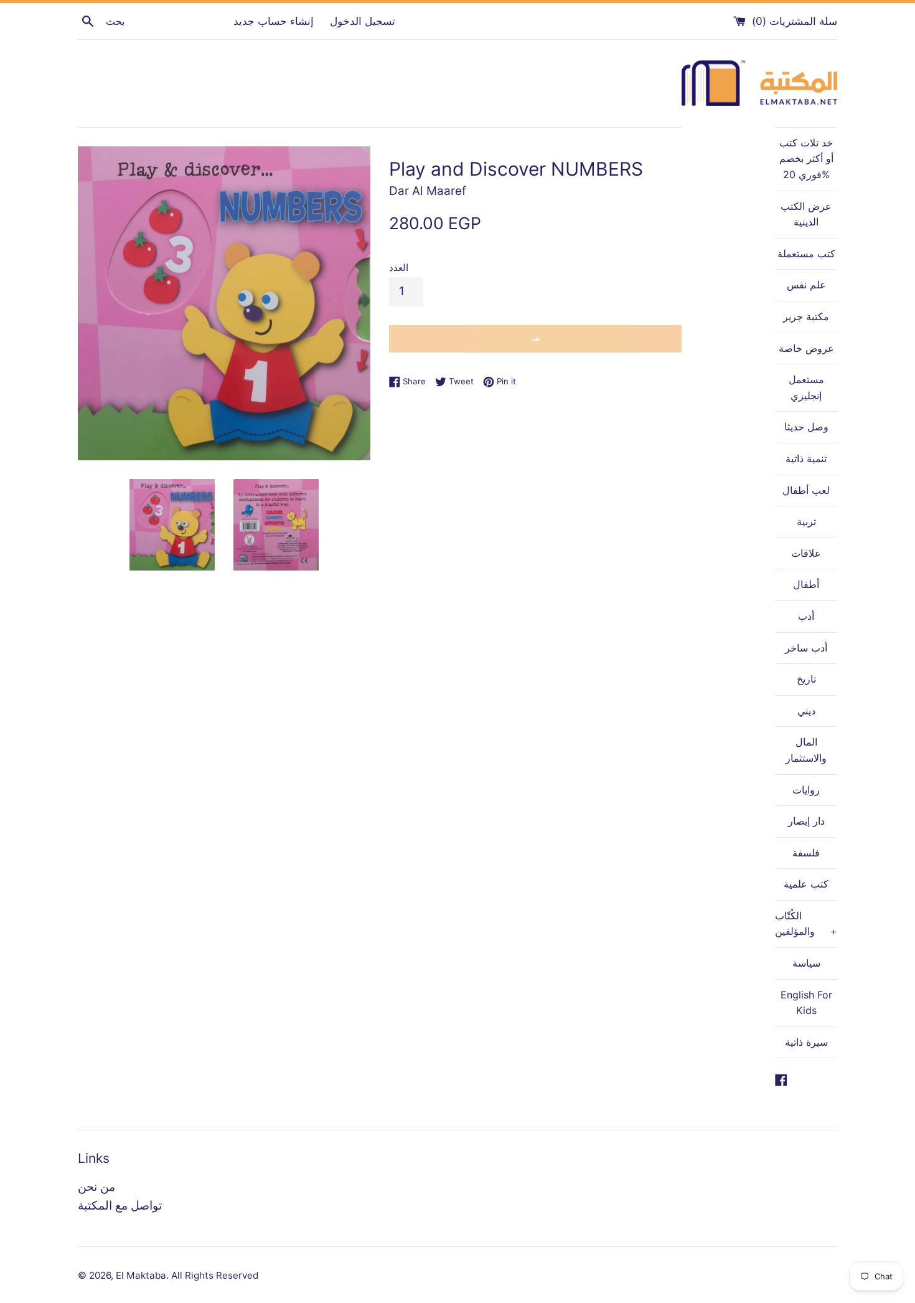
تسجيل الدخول (362, 20)
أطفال (806, 584)
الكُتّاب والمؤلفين (806, 923)
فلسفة (806, 852)
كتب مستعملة (806, 253)
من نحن (96, 1187)
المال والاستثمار (806, 750)
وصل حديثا (806, 426)
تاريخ (806, 679)
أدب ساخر (806, 648)
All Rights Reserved (214, 1275)
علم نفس (806, 284)
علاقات (806, 553)
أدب (806, 616)
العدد (398, 267)
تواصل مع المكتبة (120, 1205)
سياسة (806, 963)
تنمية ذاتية (806, 458)
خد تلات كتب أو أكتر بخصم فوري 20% (806, 158)
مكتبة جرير (806, 316)
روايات (806, 790)
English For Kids (806, 1002)
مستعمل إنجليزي (806, 387)
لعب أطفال (806, 490)
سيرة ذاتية (806, 1042)
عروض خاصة (806, 348)
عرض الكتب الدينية (806, 214)
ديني (806, 710)
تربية (806, 521)
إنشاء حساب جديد (273, 20)
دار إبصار (806, 821)
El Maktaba (141, 1275)
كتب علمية (806, 884)
